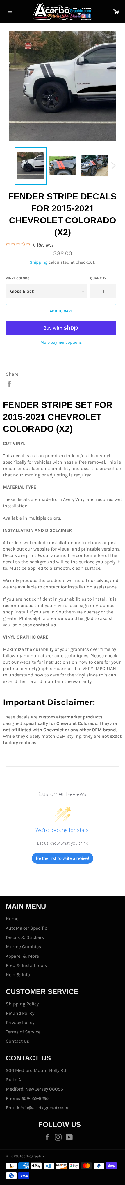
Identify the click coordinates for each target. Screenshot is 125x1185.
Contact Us (17, 1041)
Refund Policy (20, 1013)
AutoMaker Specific (26, 928)
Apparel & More (22, 956)
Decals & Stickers (25, 937)
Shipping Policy (22, 1004)
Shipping (38, 262)
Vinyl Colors (18, 278)
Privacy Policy (20, 1022)
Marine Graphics (23, 946)
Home (12, 918)
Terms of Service (23, 1032)
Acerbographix (31, 1156)
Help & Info (18, 974)
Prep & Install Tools (26, 965)
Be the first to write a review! (62, 858)
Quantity (98, 278)
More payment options (61, 342)
